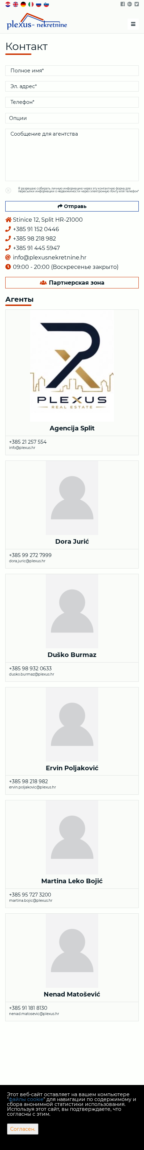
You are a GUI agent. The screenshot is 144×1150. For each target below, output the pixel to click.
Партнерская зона (76, 282)
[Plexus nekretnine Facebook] (122, 4)
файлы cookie (26, 1099)
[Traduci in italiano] (31, 4)
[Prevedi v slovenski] (47, 4)
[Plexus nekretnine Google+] (129, 4)
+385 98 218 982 (34, 238)
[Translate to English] (16, 4)
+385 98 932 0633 (30, 668)
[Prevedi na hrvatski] (8, 4)
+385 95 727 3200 (30, 895)
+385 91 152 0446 (35, 229)
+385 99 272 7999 (30, 555)
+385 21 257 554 (27, 442)
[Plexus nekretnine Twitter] (136, 4)
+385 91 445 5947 (36, 248)
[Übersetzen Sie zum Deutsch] (24, 4)
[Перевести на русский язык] (39, 4)
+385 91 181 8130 (28, 1008)
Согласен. (22, 1129)
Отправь (74, 206)
